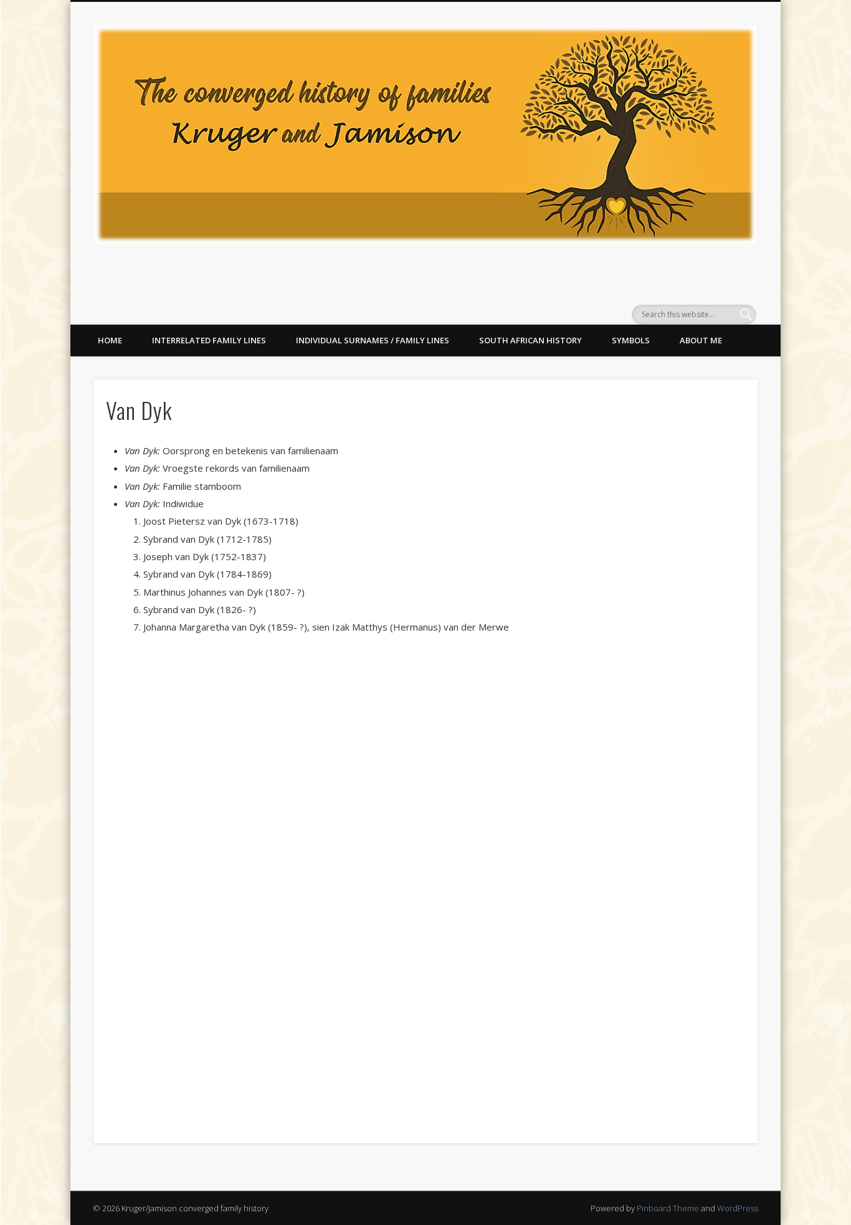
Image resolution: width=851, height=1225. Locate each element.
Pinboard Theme (668, 1208)
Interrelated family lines (209, 340)
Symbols (631, 340)
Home (110, 340)
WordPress (737, 1208)
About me (701, 340)
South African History (530, 340)
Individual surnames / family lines (372, 340)
